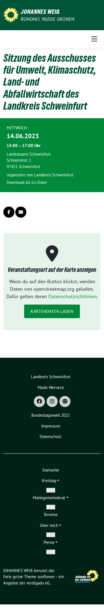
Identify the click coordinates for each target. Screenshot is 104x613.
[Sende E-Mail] (20, 212)
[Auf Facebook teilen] (8, 212)
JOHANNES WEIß (40, 11)
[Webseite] (64, 401)
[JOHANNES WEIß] (11, 14)
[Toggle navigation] (94, 39)
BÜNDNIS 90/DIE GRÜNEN (47, 19)
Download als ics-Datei (27, 182)
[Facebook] (39, 401)
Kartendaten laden (52, 311)
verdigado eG (38, 583)
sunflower (46, 576)
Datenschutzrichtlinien (72, 296)
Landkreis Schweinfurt (53, 174)
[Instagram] (52, 401)
